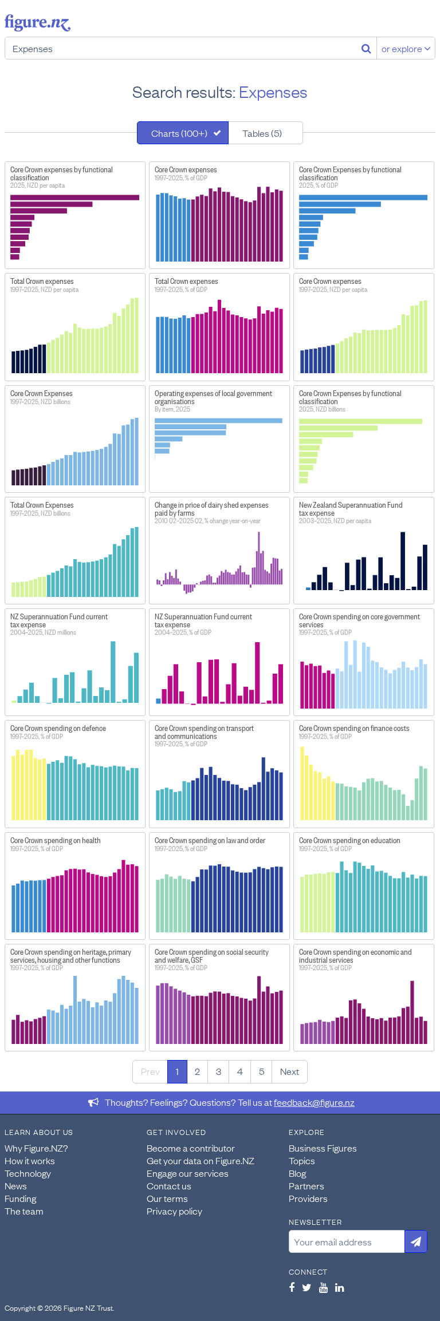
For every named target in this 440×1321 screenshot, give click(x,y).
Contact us (169, 1185)
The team (24, 1210)
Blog (297, 1172)
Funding (20, 1198)
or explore (403, 48)
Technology (28, 1172)
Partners (306, 1185)
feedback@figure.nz (314, 1101)
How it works (30, 1160)
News (16, 1185)
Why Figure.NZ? (36, 1147)
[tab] (183, 132)
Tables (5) (262, 132)
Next (289, 1071)
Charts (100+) (179, 132)
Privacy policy (174, 1210)
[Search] (366, 48)
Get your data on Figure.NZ (200, 1160)
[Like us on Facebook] (291, 1287)
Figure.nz (37, 22)
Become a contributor (191, 1147)
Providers (308, 1198)
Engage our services (188, 1172)
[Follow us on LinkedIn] (339, 1287)
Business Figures (323, 1147)
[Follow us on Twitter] (307, 1287)
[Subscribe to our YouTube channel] (323, 1287)
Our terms (167, 1198)
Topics (302, 1160)
